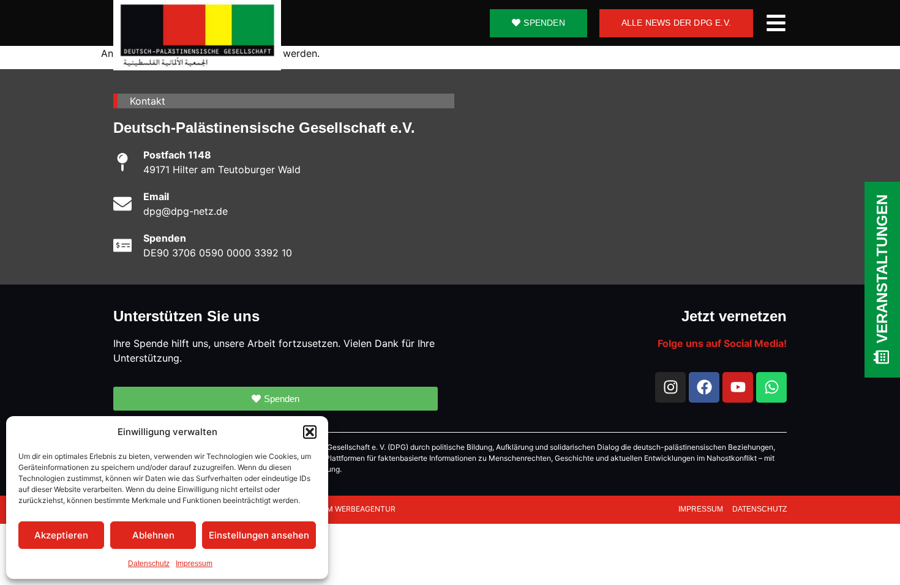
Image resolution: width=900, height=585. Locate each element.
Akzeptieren (61, 535)
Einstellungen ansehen (259, 535)
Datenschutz (149, 563)
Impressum (194, 563)
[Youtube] (737, 387)
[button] (310, 432)
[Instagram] (670, 387)
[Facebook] (704, 387)
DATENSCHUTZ (759, 509)
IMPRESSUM (701, 509)
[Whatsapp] (771, 387)
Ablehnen (153, 535)
